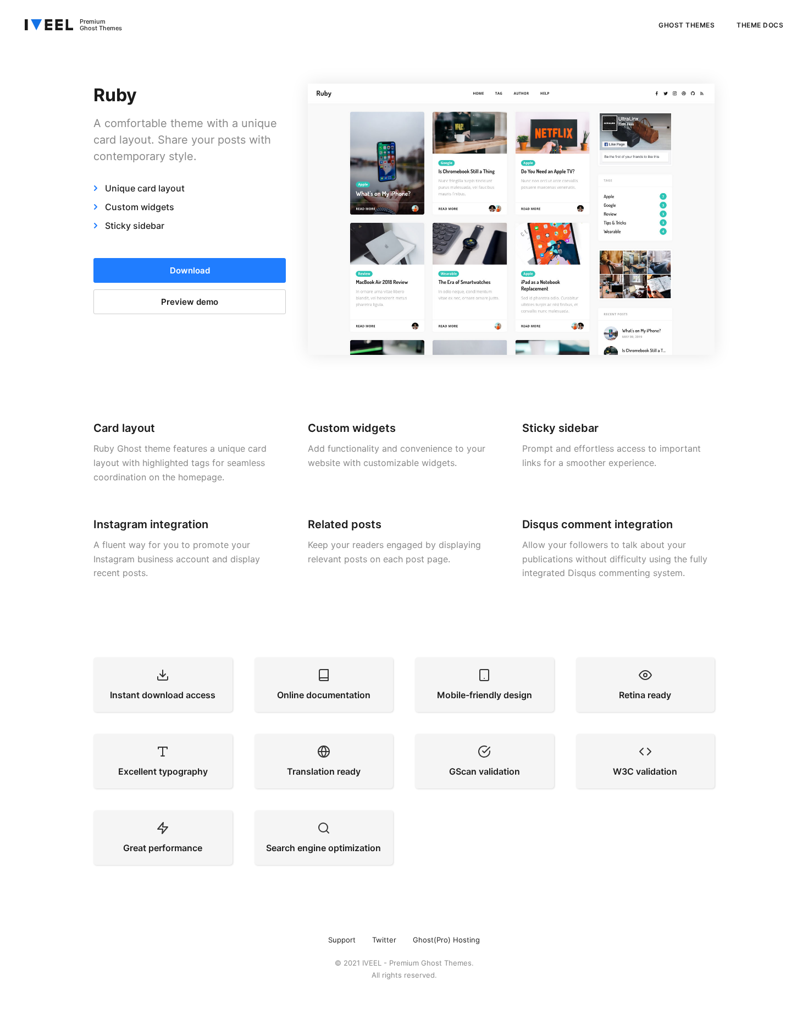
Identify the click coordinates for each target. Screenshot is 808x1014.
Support (342, 939)
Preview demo (189, 302)
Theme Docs (760, 25)
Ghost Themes (686, 25)
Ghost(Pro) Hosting (446, 939)
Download (190, 270)
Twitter (384, 939)
